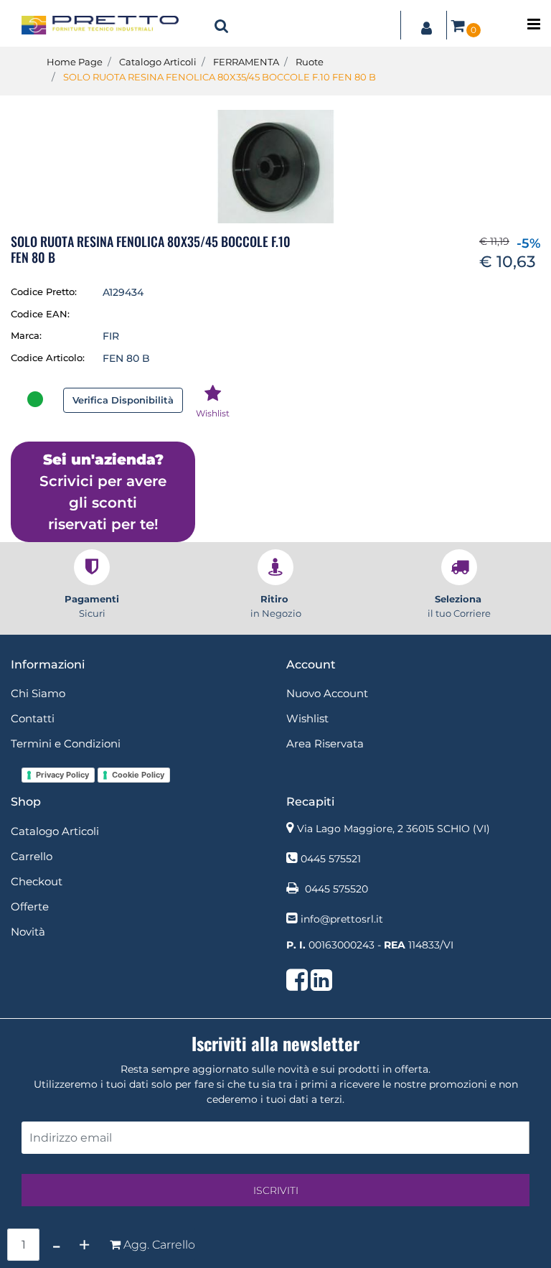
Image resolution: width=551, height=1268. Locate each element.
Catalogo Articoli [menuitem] (55, 831)
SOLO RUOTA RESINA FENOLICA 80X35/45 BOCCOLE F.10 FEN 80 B (219, 77)
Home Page (75, 61)
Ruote (310, 61)
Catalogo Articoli (158, 61)
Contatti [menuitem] (33, 718)
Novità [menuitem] (28, 931)
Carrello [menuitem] (31, 856)
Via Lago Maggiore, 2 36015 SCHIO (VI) (393, 828)
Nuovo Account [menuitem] (327, 693)
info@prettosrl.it (342, 919)
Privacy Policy (62, 775)
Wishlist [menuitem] (307, 718)
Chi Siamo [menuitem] (38, 693)
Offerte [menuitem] (30, 906)
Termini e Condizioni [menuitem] (66, 743)
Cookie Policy (138, 775)
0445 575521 (331, 858)
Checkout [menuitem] (36, 881)
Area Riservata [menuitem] (325, 743)
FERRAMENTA (246, 61)
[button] (275, 165)
